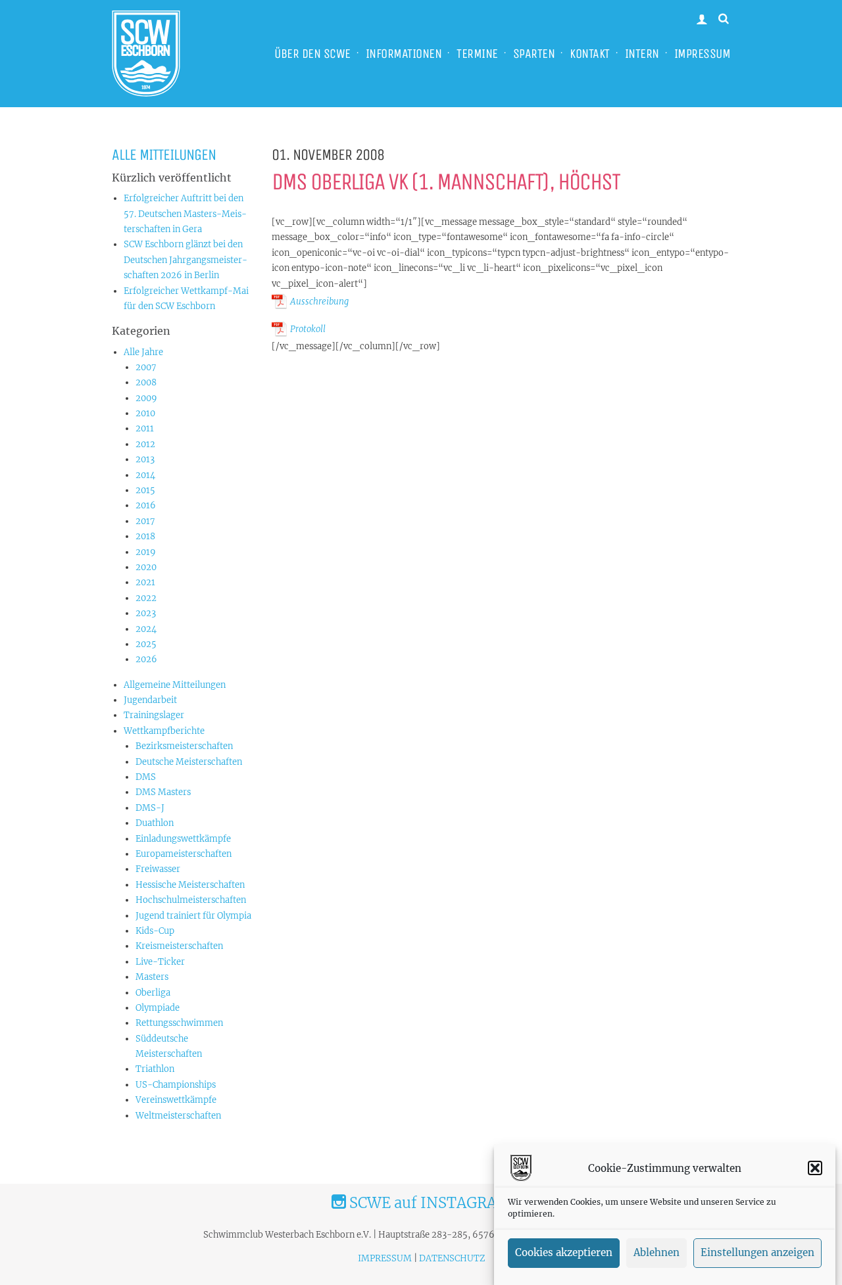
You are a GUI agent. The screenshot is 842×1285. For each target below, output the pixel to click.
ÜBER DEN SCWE (312, 53)
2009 (146, 398)
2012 (145, 444)
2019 (146, 552)
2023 (146, 613)
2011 (145, 428)
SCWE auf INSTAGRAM (428, 1203)
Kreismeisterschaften (179, 946)
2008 (146, 382)
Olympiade (158, 1007)
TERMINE (477, 53)
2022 (146, 598)
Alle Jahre (143, 352)
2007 (146, 367)
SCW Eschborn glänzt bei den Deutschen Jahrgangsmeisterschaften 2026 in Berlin (185, 260)
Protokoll (308, 329)
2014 (145, 475)
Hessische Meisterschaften (190, 884)
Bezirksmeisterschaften (184, 746)
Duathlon (155, 823)
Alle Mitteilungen (164, 154)
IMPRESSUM (702, 53)
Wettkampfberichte (164, 731)
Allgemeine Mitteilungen (175, 685)
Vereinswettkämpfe (176, 1099)
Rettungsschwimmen (179, 1023)
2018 (145, 536)
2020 (146, 567)
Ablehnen (656, 1253)
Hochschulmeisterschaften (191, 900)
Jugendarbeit (150, 700)
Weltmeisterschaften (178, 1115)
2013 (145, 459)
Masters (152, 976)
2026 (146, 659)
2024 (146, 629)
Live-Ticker (160, 961)
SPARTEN (534, 53)
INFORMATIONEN (404, 53)
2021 (145, 582)
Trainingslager (154, 715)
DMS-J (150, 807)
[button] (815, 1168)
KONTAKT (590, 53)
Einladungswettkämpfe (183, 838)
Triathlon (155, 1069)
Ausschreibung (319, 301)
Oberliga (153, 992)
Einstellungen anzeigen (757, 1253)
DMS (146, 777)
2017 (145, 521)
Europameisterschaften (184, 854)
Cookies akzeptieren (563, 1253)
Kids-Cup (155, 930)
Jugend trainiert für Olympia (193, 915)
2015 (145, 490)
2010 (145, 413)
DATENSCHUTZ (452, 1258)
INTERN (642, 53)
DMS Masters (163, 792)
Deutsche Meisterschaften (189, 761)
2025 (146, 644)
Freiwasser (158, 869)
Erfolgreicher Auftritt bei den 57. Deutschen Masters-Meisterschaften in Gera (185, 214)
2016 (146, 505)
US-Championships (176, 1084)
